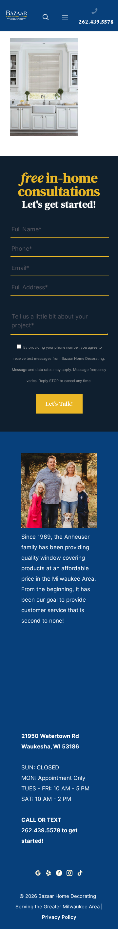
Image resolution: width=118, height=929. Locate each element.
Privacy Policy (59, 917)
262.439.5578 (40, 830)
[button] (45, 18)
